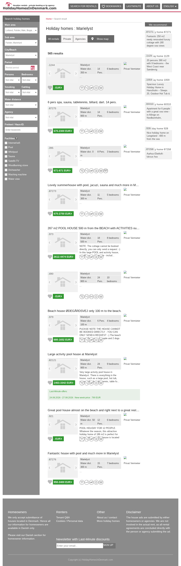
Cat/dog (26, 87)
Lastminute (134, 6)
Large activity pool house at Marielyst (72, 354)
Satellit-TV (13, 161)
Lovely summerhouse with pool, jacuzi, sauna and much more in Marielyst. (97, 185)
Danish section (34, 535)
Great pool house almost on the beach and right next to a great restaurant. (96, 410)
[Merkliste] (50, 88)
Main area (10, 25)
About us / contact (107, 517)
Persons (9, 74)
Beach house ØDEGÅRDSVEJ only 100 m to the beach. (84, 311)
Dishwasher (14, 170)
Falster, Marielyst (14, 43)
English (169, 6)
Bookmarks (113, 6)
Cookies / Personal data (69, 521)
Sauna (11, 156)
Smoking (10, 87)
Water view (14, 179)
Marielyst (10, 55)
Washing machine (17, 174)
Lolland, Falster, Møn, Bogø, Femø (21, 30)
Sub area (9, 37)
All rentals (53, 38)
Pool (10, 147)
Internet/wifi (14, 143)
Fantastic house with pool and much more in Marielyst (83, 453)
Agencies (80, 38)
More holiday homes (108, 521)
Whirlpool (13, 152)
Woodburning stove (18, 165)
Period (8, 62)
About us (152, 6)
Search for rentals (83, 6)
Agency (9, 112)
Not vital (9, 80)
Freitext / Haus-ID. (14, 124)
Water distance (13, 99)
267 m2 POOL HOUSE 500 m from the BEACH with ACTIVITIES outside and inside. (103, 228)
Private (67, 38)
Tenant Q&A (63, 517)
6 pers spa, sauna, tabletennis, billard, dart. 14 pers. (82, 102)
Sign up (108, 545)
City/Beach (10, 49)
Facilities (10, 138)
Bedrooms (27, 74)
